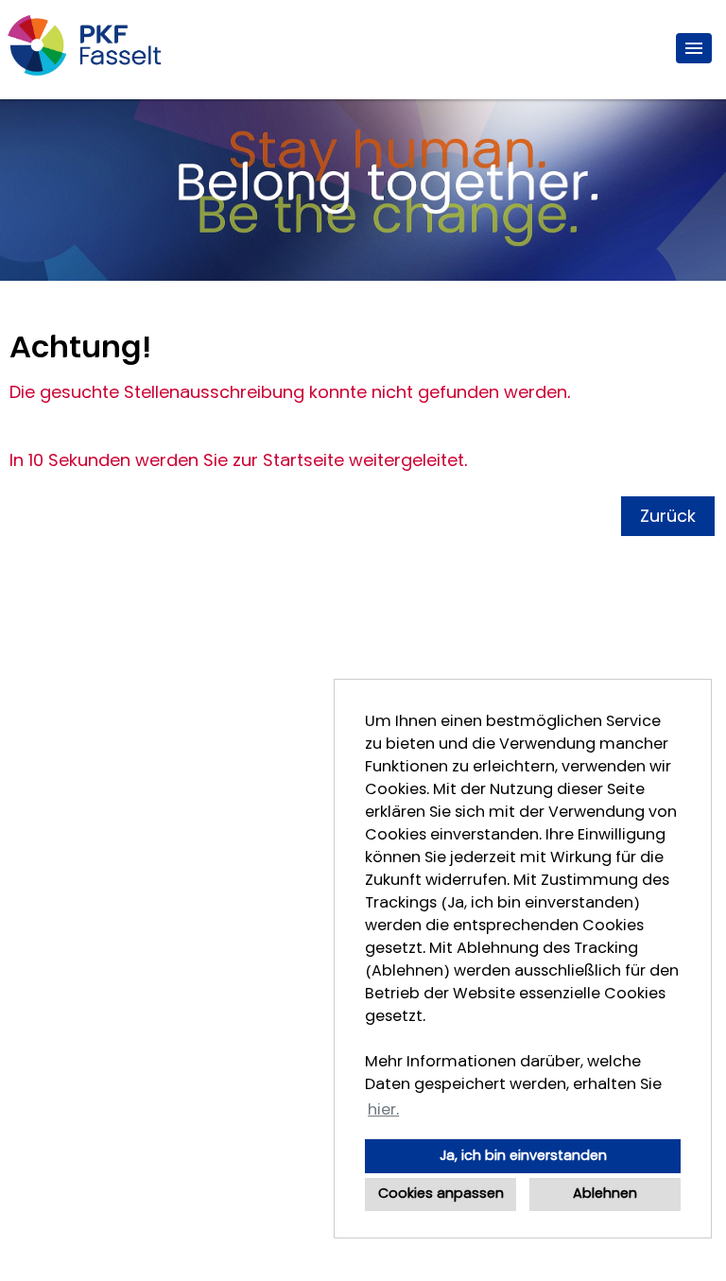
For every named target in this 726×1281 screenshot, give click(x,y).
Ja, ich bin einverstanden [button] (523, 1156)
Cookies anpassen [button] (441, 1194)
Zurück (668, 516)
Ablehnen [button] (605, 1194)
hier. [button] (383, 1109)
